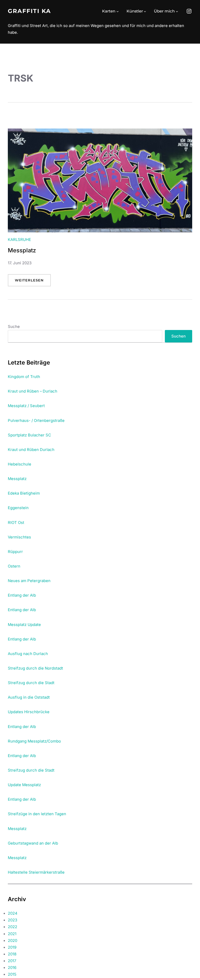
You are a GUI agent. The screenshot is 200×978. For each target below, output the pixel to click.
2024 (12, 913)
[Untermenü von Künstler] (145, 11)
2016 (12, 967)
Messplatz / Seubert (26, 405)
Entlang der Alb (22, 595)
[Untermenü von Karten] (117, 11)
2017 (12, 961)
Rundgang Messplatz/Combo (34, 741)
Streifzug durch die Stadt (31, 682)
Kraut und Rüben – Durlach (32, 391)
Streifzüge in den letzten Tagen (37, 814)
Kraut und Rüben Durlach (31, 449)
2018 (12, 954)
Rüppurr (15, 551)
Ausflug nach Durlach (28, 653)
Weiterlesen (33, 282)
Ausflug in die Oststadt (29, 697)
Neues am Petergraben (29, 580)
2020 (12, 940)
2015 (12, 974)
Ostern (14, 566)
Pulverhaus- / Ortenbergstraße (36, 420)
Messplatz (22, 250)
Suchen (178, 336)
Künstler (135, 11)
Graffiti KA (29, 11)
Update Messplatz (24, 785)
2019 (12, 947)
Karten (108, 11)
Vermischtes (19, 537)
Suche (14, 326)
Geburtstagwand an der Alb (33, 843)
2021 (12, 934)
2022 (12, 927)
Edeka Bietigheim (24, 493)
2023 (12, 920)
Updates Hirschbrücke (28, 712)
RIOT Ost (16, 522)
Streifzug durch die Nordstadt (35, 668)
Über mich (164, 11)
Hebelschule (19, 464)
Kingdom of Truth (24, 376)
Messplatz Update (24, 624)
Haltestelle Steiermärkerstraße (36, 872)
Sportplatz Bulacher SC (29, 435)
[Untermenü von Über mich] (177, 11)
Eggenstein (18, 507)
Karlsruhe (19, 239)
